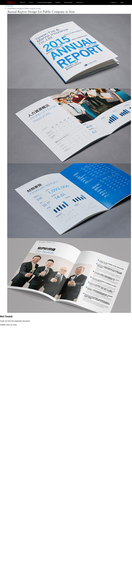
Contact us (113, 2)
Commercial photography (44, 2)
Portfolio (57, 2)
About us (22, 2)
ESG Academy (68, 2)
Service (31, 2)
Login (122, 2)
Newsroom (79, 2)
